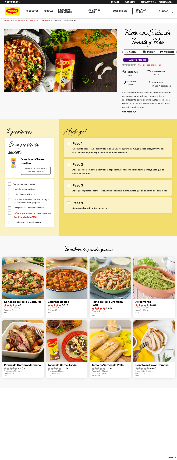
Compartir (169, 52)
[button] (129, 112)
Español (115, 2)
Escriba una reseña (152, 65)
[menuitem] (32, 11)
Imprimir (151, 52)
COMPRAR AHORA (141, 11)
